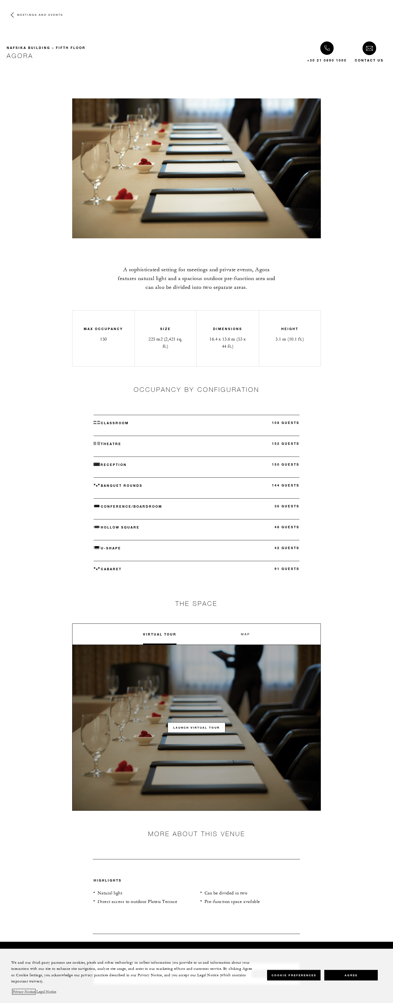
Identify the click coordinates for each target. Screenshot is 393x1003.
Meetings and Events (40, 14)
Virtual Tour (159, 634)
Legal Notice (46, 991)
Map (245, 634)
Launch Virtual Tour (196, 727)
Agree (351, 975)
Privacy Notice (24, 991)
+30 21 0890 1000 (327, 60)
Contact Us (369, 60)
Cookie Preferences (294, 975)
